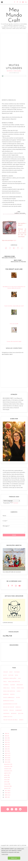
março (6, 784)
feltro (18, 697)
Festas (13, 688)
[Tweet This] (6, 248)
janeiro (6, 788)
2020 (6, 744)
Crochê (5, 672)
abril (5, 781)
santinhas (6, 713)
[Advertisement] (14, 49)
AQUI (14, 240)
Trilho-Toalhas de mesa (10, 719)
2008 (6, 797)
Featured (17, 672)
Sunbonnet (18, 710)
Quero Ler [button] (14, 858)
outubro (6, 768)
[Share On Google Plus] (14, 248)
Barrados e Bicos (8, 700)
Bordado (6, 694)
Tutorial (6, 684)
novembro (7, 766)
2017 (6, 751)
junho (6, 777)
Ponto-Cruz (20, 688)
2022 (6, 740)
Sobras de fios (7, 716)
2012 (6, 762)
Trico (5, 681)
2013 (6, 760)
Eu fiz (5, 675)
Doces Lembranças (8, 697)
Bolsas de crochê (8, 707)
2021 (6, 742)
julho (5, 775)
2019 (6, 746)
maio (5, 779)
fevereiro (6, 786)
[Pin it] (18, 248)
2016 (6, 753)
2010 (6, 792)
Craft (11, 672)
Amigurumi (20, 684)
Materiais (14, 713)
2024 (6, 735)
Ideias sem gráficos (9, 691)
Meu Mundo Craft (14, 15)
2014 (6, 757)
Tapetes (5, 710)
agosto (6, 773)
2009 (6, 795)
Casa (19, 678)
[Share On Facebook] (10, 248)
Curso (18, 691)
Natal (16, 675)
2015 (6, 755)
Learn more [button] (5, 854)
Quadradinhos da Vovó (10, 703)
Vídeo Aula (6, 688)
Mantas (12, 694)
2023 (6, 738)
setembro (7, 770)
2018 (6, 749)
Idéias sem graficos (14, 681)
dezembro (7, 764)
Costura (10, 675)
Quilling (20, 713)
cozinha (12, 684)
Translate (15, 503)
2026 (6, 733)
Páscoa (11, 710)
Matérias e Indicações (14, 71)
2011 (6, 790)
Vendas (21, 719)
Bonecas (18, 707)
